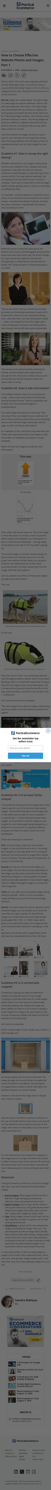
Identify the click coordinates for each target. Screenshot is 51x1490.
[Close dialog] (48, 731)
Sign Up (25, 755)
